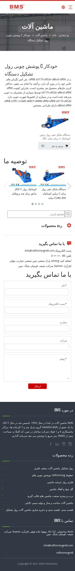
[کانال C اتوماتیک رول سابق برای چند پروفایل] (23, 175)
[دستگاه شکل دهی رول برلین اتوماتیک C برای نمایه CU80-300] (55, 122)
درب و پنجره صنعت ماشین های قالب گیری (50, 496)
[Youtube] (64, 444)
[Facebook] (51, 444)
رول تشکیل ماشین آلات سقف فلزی (53, 468)
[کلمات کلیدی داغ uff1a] (68, 214)
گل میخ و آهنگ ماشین (61, 489)
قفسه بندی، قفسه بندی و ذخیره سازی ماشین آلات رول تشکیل (39, 510)
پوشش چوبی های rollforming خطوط (52, 475)
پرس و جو (57, 145)
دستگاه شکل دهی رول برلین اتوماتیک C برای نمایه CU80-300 (55, 136)
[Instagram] (70, 444)
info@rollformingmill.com (39, 250)
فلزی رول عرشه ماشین (60, 482)
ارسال (37, 386)
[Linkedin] (57, 444)
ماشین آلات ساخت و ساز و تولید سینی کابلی (49, 503)
